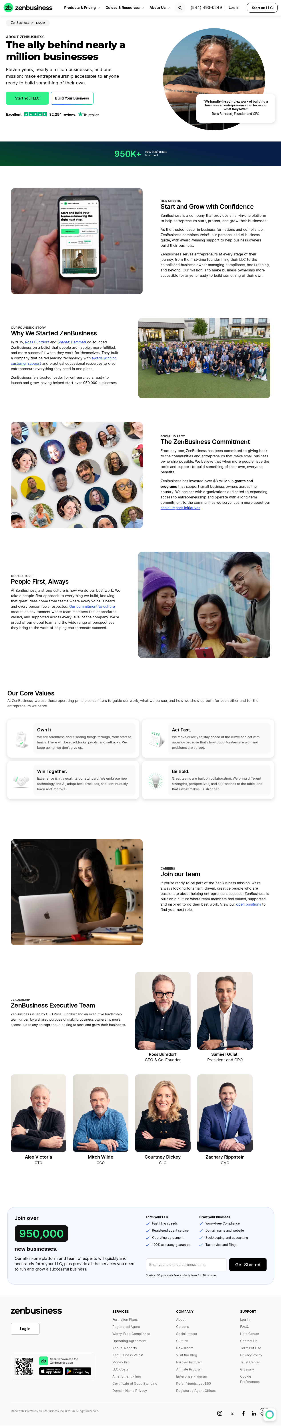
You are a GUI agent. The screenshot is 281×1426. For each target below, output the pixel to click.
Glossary (247, 1369)
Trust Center (250, 1362)
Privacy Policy (251, 1355)
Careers (182, 1326)
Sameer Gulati (225, 1054)
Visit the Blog (186, 1355)
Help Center (249, 1334)
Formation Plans (125, 1319)
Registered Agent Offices (196, 1390)
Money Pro (121, 1362)
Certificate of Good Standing (134, 1383)
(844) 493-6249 (206, 8)
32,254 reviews (62, 114)
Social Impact (186, 1334)
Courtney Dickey (163, 1157)
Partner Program (189, 1362)
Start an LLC (262, 8)
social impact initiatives (180, 508)
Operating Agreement (129, 1341)
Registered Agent (126, 1326)
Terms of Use (250, 1348)
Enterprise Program (191, 1376)
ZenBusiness (20, 22)
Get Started (248, 1264)
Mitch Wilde (100, 1157)
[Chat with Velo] (269, 1414)
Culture (182, 1341)
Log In (25, 1328)
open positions (248, 904)
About (180, 1319)
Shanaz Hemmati (72, 342)
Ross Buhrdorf (37, 342)
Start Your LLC (27, 98)
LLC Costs (120, 1369)
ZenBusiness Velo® (127, 1355)
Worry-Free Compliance (131, 1334)
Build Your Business (72, 98)
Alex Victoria (38, 1157)
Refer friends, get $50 (193, 1383)
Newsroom (184, 1348)
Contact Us (248, 1341)
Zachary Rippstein (225, 1157)
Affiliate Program (189, 1369)
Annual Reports (124, 1348)
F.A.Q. (244, 1326)
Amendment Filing (126, 1376)
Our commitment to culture (92, 606)
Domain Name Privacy (129, 1390)
